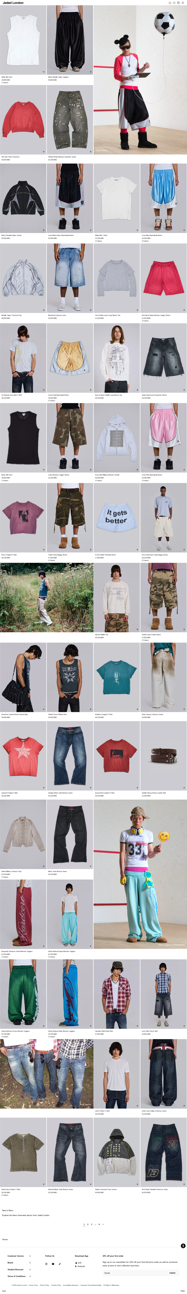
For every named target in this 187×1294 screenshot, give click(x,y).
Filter (183, 1291)
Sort (4, 1291)
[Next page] (103, 1226)
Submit (172, 1273)
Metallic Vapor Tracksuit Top (11, 315)
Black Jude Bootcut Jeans (57, 871)
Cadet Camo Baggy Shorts (57, 555)
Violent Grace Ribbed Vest (57, 714)
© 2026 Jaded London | (20, 1285)
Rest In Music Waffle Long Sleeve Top (108, 395)
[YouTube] (53, 1263)
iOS (79, 1263)
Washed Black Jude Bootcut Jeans (60, 1189)
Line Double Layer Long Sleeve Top (107, 315)
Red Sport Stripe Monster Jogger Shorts (156, 315)
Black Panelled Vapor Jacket (11, 235)
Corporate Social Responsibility (90, 1285)
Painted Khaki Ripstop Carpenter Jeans (62, 157)
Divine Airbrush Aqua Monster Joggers (61, 951)
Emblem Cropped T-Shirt (103, 714)
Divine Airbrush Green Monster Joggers (15, 1031)
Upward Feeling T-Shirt (9, 793)
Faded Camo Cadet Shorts (151, 634)
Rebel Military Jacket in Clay (11, 871)
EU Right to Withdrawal (111, 1285)
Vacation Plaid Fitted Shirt (104, 1031)
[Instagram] (46, 1263)
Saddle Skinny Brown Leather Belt (154, 793)
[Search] (170, 2)
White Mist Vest (6, 77)
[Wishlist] (174, 3)
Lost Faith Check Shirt (150, 1031)
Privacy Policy (44, 1285)
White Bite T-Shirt (101, 235)
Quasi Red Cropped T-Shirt (104, 793)
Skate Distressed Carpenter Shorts (154, 395)
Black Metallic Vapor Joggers (58, 77)
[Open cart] (178, 2)
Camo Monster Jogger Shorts (58, 475)
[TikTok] (60, 1263)
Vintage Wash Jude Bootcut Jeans (60, 793)
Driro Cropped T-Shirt (9, 555)
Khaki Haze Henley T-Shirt (10, 1189)
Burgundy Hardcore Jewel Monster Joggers (17, 951)
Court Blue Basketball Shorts (152, 235)
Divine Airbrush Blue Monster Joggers (61, 1031)
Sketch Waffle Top (101, 634)
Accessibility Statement (70, 1285)
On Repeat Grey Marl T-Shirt (11, 395)
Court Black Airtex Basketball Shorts (61, 235)
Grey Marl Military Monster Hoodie (107, 475)
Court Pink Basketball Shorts (152, 475)
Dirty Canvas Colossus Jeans (152, 714)
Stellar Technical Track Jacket (106, 1189)
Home (5, 1239)
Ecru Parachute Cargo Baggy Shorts (155, 555)
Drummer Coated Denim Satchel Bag (14, 714)
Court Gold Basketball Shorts (58, 395)
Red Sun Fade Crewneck (10, 157)
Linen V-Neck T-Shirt (102, 1111)
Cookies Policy (56, 1285)
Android (81, 1266)
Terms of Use (33, 1285)
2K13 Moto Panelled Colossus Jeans (155, 1189)
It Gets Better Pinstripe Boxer (105, 555)
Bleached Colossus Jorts (57, 315)
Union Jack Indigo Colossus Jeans (154, 1111)
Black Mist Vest (6, 475)
